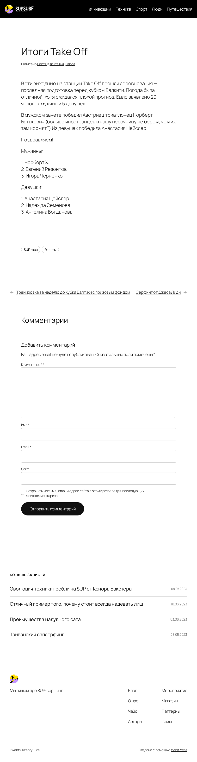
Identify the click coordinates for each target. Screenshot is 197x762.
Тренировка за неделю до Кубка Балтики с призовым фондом (73, 292)
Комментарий (33, 364)
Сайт (25, 469)
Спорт (70, 64)
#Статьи (57, 64)
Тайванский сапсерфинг (37, 634)
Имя (25, 424)
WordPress (179, 750)
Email (26, 446)
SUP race (31, 249)
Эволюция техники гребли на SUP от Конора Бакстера (71, 588)
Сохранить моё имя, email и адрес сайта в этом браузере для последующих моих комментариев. (85, 493)
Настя (42, 64)
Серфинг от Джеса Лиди (158, 292)
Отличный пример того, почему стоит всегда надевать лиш (76, 604)
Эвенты (50, 249)
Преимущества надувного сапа (45, 619)
